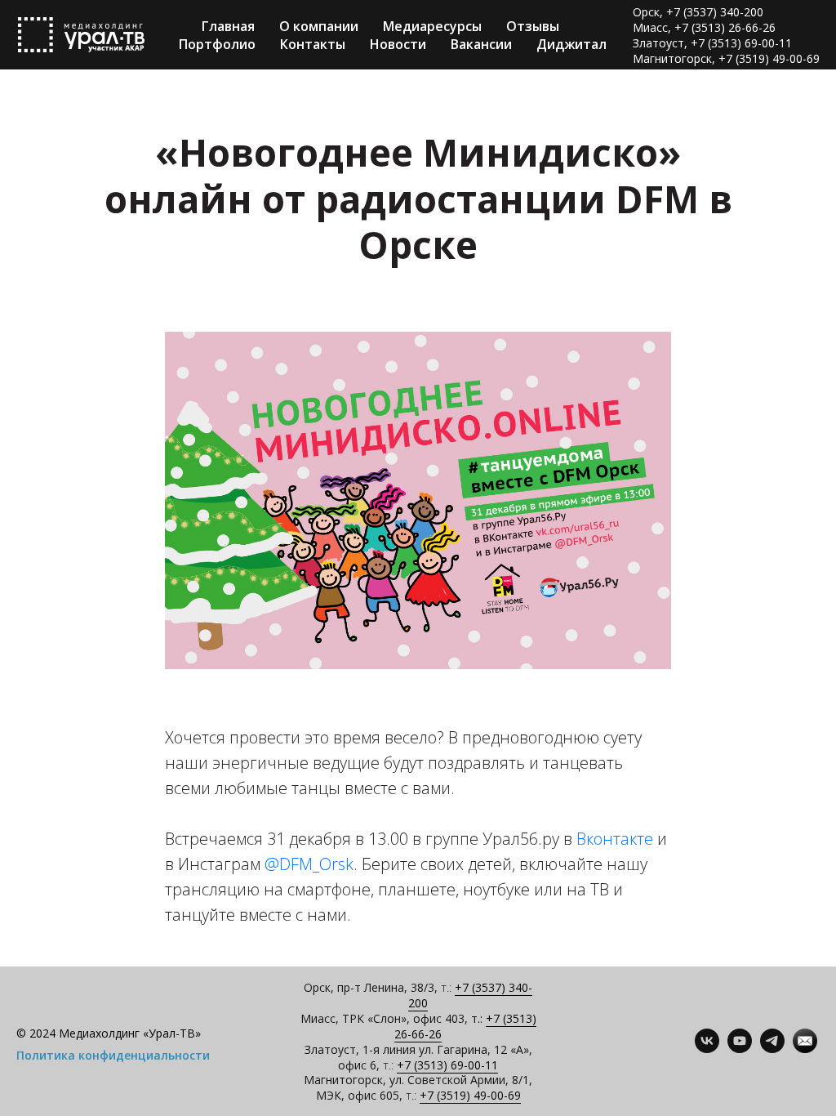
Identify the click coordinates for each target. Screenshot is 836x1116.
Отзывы (532, 26)
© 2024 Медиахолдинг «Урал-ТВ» (108, 1033)
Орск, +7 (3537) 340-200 (698, 12)
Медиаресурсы (432, 26)
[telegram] (772, 1049)
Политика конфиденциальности (113, 1055)
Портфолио (217, 44)
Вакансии (481, 44)
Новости (398, 44)
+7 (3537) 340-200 (470, 995)
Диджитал (571, 44)
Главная (228, 26)
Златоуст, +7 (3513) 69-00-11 (712, 43)
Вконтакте (614, 839)
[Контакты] (805, 1049)
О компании (318, 26)
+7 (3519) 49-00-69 (470, 1095)
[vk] (707, 1049)
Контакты (312, 44)
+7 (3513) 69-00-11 (447, 1065)
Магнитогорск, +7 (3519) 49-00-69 (726, 58)
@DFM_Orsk (309, 864)
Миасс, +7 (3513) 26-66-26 (704, 27)
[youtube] (739, 1049)
